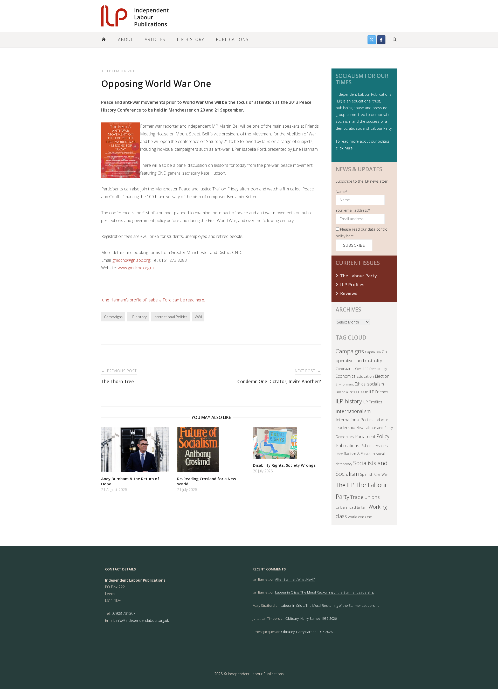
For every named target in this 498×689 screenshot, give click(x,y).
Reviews (348, 293)
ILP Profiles (352, 284)
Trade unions (365, 497)
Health (363, 392)
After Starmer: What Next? (295, 579)
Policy (382, 436)
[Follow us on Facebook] (381, 39)
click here (344, 148)
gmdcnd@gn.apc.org (131, 260)
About (125, 39)
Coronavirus (345, 368)
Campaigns (113, 316)
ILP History (190, 39)
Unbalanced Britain (352, 507)
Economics (346, 376)
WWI (198, 316)
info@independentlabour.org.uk (142, 620)
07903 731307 (123, 613)
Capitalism (373, 352)
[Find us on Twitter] (372, 39)
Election (382, 376)
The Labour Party (358, 276)
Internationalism (353, 411)
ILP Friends (378, 391)
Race (339, 454)
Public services (374, 446)
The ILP (345, 485)
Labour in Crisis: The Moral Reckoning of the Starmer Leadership (324, 592)
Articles (155, 39)
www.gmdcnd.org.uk (136, 268)
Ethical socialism (369, 384)
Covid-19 (361, 368)
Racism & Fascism (359, 453)
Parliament (365, 436)
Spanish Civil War (374, 474)
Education (365, 376)
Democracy (378, 368)
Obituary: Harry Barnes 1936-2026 (311, 618)
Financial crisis (346, 392)
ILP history (138, 316)
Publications (232, 39)
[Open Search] (394, 39)
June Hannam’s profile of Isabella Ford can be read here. (153, 300)
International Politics (171, 316)
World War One (360, 516)
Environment (345, 384)
